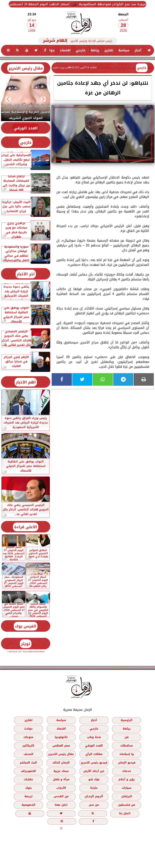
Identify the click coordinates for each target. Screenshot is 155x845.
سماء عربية (61, 771)
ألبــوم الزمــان (94, 796)
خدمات (126, 771)
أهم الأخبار (26, 382)
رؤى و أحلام (126, 779)
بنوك (28, 788)
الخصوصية (28, 805)
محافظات (126, 745)
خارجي (81, 50)
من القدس (61, 796)
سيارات (126, 788)
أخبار (137, 50)
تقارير (108, 50)
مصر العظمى (61, 745)
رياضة (95, 50)
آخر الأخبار (26, 274)
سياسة (123, 50)
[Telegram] (123, 379)
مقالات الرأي (94, 754)
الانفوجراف (28, 771)
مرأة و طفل (61, 779)
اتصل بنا (124, 813)
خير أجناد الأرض (93, 771)
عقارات (28, 779)
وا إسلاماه (126, 754)
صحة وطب (94, 737)
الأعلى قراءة (25, 527)
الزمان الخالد (61, 762)
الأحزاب (61, 788)
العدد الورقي (26, 128)
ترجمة (28, 796)
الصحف (28, 754)
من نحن (94, 805)
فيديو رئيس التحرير (94, 762)
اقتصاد (65, 50)
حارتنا (94, 788)
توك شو (93, 779)
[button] (43, 98)
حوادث (49, 50)
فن (127, 737)
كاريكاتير (28, 745)
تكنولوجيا (61, 737)
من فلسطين (126, 805)
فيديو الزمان (126, 762)
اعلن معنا (61, 805)
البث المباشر (28, 762)
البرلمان (126, 796)
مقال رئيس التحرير (25, 68)
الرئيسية (126, 720)
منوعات (28, 737)
